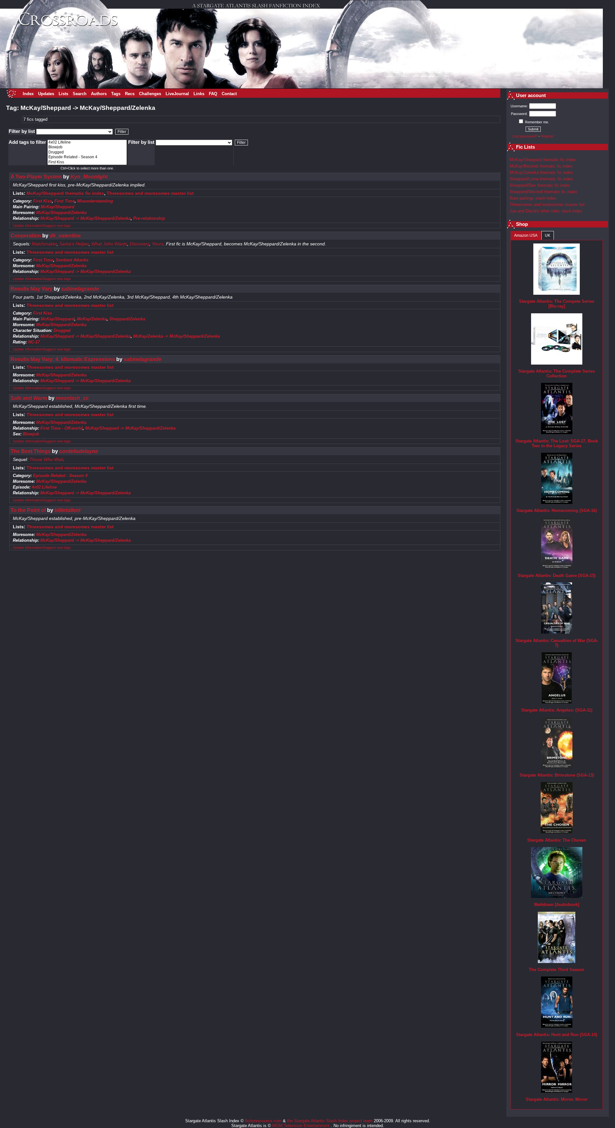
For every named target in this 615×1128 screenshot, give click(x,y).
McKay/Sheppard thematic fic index (65, 193)
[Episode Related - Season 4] (87, 157)
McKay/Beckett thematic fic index (541, 166)
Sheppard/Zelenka (127, 319)
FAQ (213, 93)
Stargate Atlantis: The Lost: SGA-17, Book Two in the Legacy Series (556, 443)
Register (547, 136)
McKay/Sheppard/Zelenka (61, 212)
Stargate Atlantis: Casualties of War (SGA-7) (556, 643)
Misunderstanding (95, 201)
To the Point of (28, 510)
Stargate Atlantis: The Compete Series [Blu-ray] (556, 304)
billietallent (67, 510)
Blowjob (31, 434)
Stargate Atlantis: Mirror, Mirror (556, 1099)
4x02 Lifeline (44, 487)
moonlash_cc (72, 398)
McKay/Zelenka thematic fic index (541, 172)
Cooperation (26, 235)
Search (79, 93)
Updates (46, 93)
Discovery (139, 243)
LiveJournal (177, 93)
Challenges (150, 93)
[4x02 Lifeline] (87, 142)
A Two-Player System (36, 176)
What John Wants (109, 243)
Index (28, 93)
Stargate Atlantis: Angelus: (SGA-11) (556, 710)
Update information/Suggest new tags (42, 225)
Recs (130, 93)
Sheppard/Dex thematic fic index (540, 185)
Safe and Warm (29, 398)
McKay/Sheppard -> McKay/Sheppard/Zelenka (85, 218)
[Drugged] (87, 152)
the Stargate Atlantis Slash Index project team (330, 1120)
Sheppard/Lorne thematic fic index (541, 179)
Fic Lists (525, 147)
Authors (99, 93)
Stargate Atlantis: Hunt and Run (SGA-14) (556, 1034)
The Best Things (31, 451)
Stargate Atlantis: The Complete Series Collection (556, 373)
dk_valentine (65, 235)
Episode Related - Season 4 (60, 475)
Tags (115, 93)
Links (198, 93)
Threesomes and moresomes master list (150, 193)
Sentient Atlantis (72, 260)
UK (547, 235)
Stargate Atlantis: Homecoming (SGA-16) (556, 510)
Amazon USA (525, 235)
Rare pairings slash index (533, 198)
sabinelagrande (80, 289)
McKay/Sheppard (57, 206)
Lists (63, 93)
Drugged (61, 330)
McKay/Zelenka (92, 319)
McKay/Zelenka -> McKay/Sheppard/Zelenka (176, 336)
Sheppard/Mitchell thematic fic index (543, 191)
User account (531, 95)
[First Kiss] (87, 162)
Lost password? (524, 136)
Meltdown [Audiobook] (556, 904)
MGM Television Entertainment (301, 1125)
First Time (64, 201)
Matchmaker (44, 243)
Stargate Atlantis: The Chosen (556, 840)
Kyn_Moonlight (89, 176)
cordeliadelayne (78, 451)
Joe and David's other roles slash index (546, 211)
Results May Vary (32, 289)
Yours (157, 243)
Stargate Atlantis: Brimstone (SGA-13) (557, 775)
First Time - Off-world (61, 428)
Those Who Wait (46, 459)
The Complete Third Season (556, 969)
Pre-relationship (149, 218)
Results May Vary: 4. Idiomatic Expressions (63, 359)
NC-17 (34, 342)
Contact (229, 93)
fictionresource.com (263, 1120)
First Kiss (42, 201)
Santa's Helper (74, 243)
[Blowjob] (87, 147)
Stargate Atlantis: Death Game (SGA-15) (556, 575)
